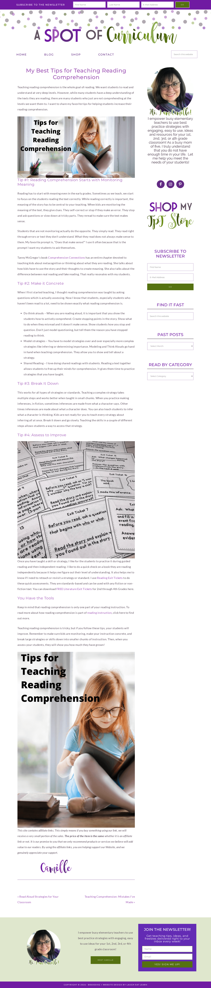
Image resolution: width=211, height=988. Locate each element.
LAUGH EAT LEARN (137, 985)
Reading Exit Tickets (110, 578)
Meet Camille (106, 960)
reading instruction (99, 612)
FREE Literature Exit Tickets (74, 589)
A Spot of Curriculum (105, 32)
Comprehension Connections (66, 257)
